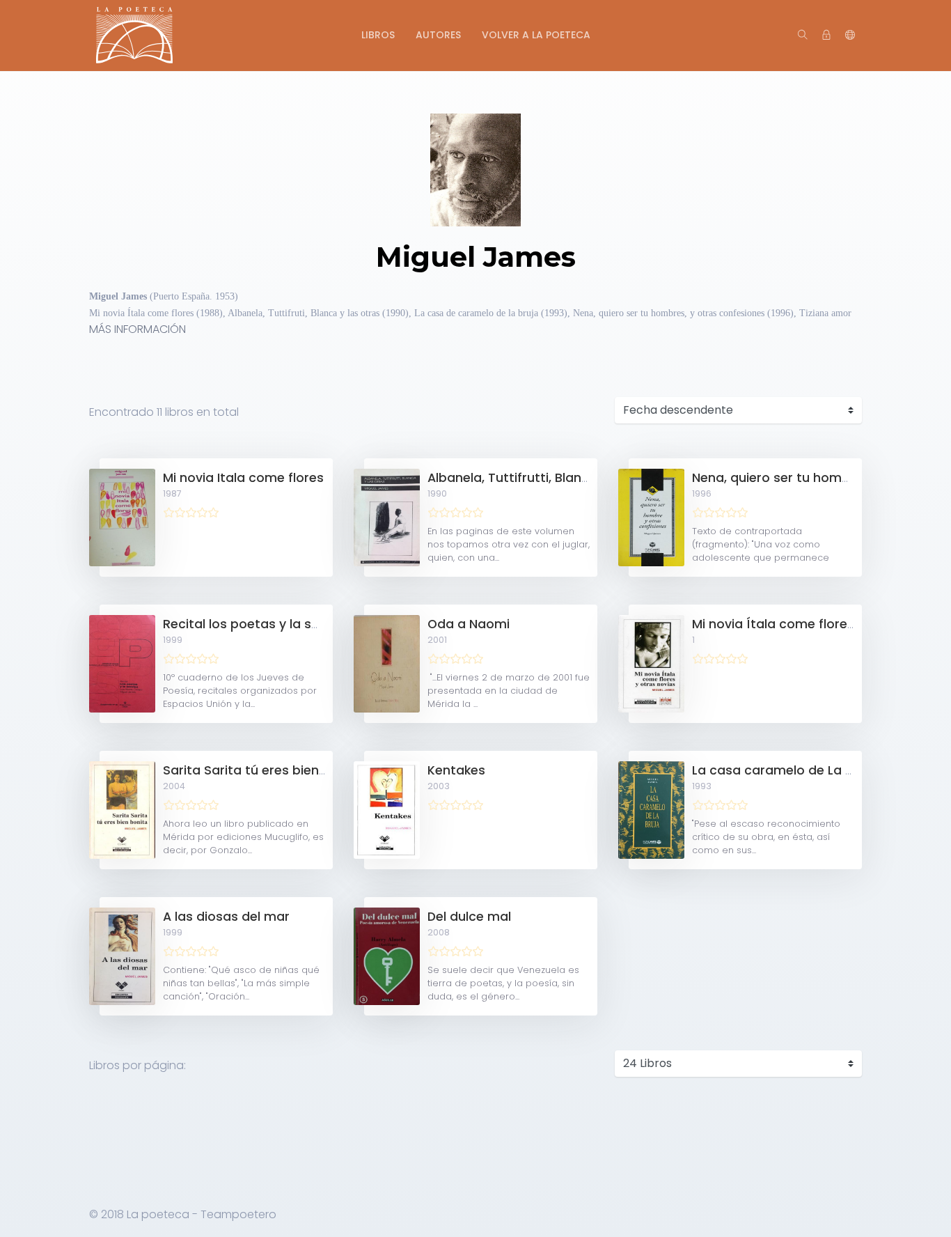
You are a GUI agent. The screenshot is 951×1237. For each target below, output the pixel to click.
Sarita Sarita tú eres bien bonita (263, 770)
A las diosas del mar (226, 916)
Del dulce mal (469, 916)
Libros (378, 35)
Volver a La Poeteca (536, 35)
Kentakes (456, 770)
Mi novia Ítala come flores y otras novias (819, 624)
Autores (438, 35)
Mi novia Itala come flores (243, 477)
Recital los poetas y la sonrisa (256, 624)
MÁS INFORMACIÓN (137, 329)
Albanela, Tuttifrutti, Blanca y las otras (547, 477)
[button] (850, 35)
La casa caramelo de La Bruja (784, 770)
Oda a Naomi (468, 624)
